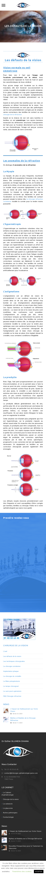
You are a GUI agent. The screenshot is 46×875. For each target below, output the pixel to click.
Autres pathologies (10, 813)
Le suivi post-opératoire (12, 691)
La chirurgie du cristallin (12, 676)
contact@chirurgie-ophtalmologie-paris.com (21, 773)
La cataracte (8, 804)
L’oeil (5, 651)
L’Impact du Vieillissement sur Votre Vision (24, 710)
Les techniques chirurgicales (14, 661)
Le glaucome (8, 808)
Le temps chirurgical (11, 686)
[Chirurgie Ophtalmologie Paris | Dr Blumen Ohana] (23, 5)
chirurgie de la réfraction (12, 115)
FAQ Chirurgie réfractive (12, 696)
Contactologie (8, 817)
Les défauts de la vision (12, 656)
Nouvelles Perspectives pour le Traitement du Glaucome (26, 847)
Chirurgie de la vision (11, 799)
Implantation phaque (11, 671)
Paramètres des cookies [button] (21, 871)
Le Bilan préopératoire (11, 681)
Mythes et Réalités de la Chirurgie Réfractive (23, 719)
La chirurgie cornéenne (11, 666)
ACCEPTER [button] (38, 871)
